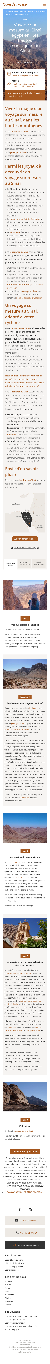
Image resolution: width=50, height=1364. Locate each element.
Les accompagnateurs (14, 1267)
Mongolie (9, 1301)
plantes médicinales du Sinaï (16, 729)
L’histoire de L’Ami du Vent (16, 1263)
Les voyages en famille (14, 1320)
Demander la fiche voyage (26, 547)
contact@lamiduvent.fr (28, 1220)
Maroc (7, 1288)
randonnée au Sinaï (18, 131)
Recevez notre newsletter (28, 1245)
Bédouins (33, 708)
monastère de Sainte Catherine (17, 973)
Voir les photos (26, 62)
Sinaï (7, 1291)
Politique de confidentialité (25, 1342)
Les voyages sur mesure (15, 1323)
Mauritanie (9, 1295)
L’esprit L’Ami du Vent (14, 1260)
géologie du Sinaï (18, 152)
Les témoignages (12, 1270)
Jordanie (8, 1281)
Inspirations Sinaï (27, 480)
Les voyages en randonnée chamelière (21, 1326)
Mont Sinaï (15, 232)
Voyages (15, 11)
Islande (8, 1305)
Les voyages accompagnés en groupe (21, 1316)
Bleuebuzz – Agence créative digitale (25, 1349)
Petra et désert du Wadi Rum (29, 297)
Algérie (8, 1298)
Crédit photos (25, 1345)
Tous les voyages (12, 1330)
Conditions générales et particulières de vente (25, 1347)
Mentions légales (25, 1340)
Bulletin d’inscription (24, 538)
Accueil (8, 11)
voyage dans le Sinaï (24, 1131)
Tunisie (8, 1285)
